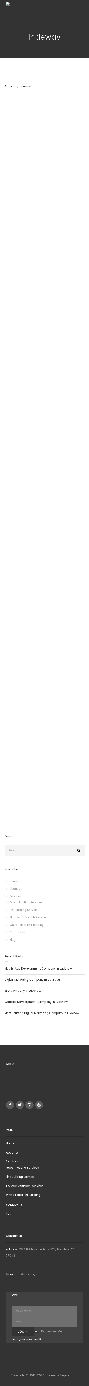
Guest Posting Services (26, 902)
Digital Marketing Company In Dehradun (33, 980)
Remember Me (51, 1331)
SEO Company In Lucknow (23, 991)
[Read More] (7, 234)
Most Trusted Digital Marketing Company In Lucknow (42, 1013)
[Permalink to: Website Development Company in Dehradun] (10, 118)
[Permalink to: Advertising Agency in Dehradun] (10, 264)
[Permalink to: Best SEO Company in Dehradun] (10, 545)
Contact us (18, 932)
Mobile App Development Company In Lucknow (38, 969)
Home (14, 881)
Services (16, 896)
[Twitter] (20, 1105)
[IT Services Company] (17, 8)
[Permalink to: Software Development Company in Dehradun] (10, 698)
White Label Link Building (27, 925)
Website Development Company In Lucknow (36, 1002)
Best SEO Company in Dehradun (34, 533)
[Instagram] (29, 1105)
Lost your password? (27, 1339)
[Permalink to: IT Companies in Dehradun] (10, 404)
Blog (13, 940)
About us (16, 889)
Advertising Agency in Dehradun (34, 253)
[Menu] (81, 8)
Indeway (25, 86)
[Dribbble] (39, 1105)
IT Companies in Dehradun (29, 393)
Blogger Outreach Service (28, 917)
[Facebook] (10, 1105)
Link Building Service (24, 910)
